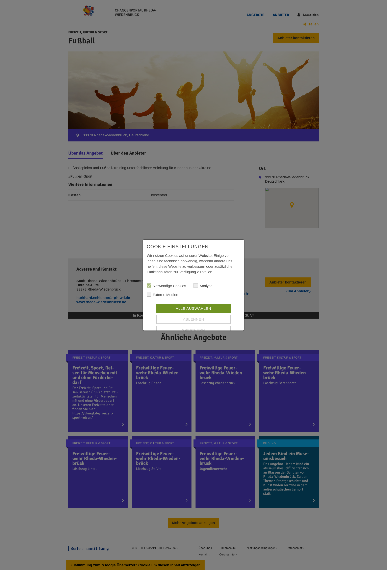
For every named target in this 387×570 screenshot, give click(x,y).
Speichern (193, 330)
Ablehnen (193, 319)
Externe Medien (165, 295)
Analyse (206, 286)
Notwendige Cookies (169, 286)
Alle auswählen (193, 308)
